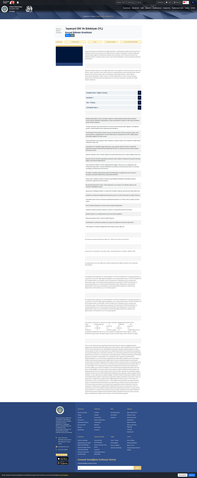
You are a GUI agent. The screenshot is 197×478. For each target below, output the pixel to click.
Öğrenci (148, 8)
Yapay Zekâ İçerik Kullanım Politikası (133, 448)
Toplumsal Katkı (178, 8)
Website (68, 35)
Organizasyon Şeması (83, 422)
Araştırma (166, 8)
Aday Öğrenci (130, 419)
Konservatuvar (97, 417)
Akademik (135, 8)
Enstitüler (96, 415)
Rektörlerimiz (81, 429)
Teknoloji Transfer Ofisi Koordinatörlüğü (83, 453)
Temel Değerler (114, 442)
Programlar (86, 16)
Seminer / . (90, 98)
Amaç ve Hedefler (115, 445)
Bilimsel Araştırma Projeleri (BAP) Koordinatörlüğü (84, 444)
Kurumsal (126, 8)
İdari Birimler (114, 415)
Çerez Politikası (63, 475)
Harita (72, 35)
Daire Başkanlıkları (115, 412)
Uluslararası (157, 8)
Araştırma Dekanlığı (82, 440)
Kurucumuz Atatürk (6, 2)
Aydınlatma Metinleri (132, 442)
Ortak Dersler (97, 427)
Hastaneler (113, 417)
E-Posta (146, 6)
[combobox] (186, 2)
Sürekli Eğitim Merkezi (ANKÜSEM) (99, 453)
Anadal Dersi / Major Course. (97, 93)
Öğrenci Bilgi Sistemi (132, 412)
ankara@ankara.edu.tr (63, 446)
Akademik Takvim (131, 415)
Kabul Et (191, 475)
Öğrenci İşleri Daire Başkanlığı (131, 426)
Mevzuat (80, 427)
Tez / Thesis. (91, 103)
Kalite (187, 8)
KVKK (193, 8)
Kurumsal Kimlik (81, 424)
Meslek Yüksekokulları (99, 419)
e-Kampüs (129, 429)
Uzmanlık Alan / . (92, 107)
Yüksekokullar (97, 422)
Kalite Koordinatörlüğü (116, 447)
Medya (152, 6)
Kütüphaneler (130, 431)
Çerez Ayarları (182, 475)
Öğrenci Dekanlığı (131, 422)
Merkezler (96, 424)
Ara (137, 468)
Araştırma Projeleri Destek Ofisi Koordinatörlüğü (84, 448)
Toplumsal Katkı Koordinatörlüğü (98, 441)
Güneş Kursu (81, 419)
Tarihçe (79, 415)
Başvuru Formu (131, 445)
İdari (142, 8)
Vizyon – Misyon (115, 440)
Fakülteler (96, 412)
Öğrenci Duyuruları (131, 417)
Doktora (93, 16)
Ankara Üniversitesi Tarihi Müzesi (100, 446)
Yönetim (80, 417)
